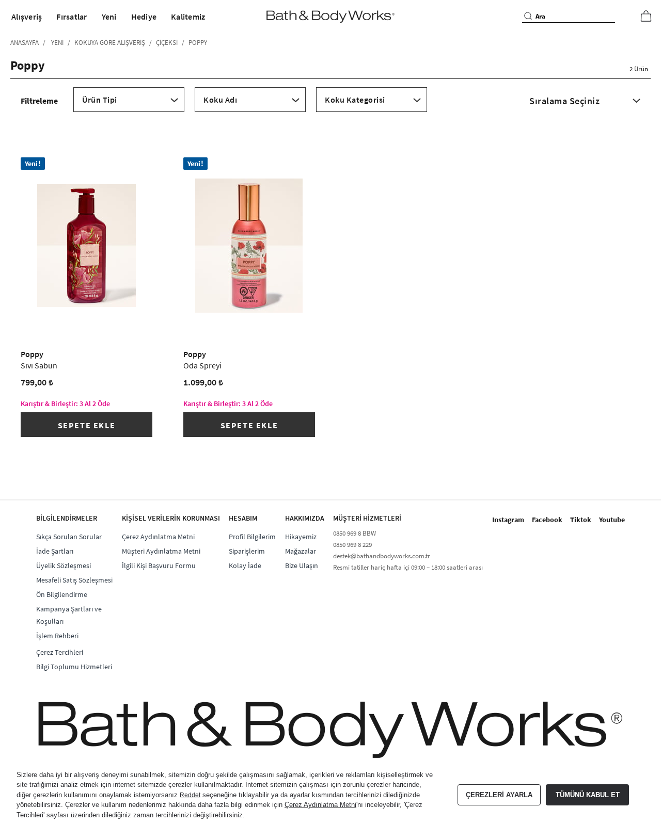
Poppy (39, 359)
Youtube (612, 519)
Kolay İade (245, 565)
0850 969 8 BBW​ (354, 533)
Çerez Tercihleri (59, 652)
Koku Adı (220, 99)
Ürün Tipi (99, 99)
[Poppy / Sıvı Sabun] (86, 245)
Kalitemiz (188, 16)
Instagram (508, 519)
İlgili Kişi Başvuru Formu (159, 565)
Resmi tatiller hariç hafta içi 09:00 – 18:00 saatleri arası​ (408, 567)
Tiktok (580, 519)
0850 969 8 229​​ (352, 544)
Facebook (547, 519)
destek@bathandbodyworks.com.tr (381, 556)
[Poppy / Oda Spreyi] (249, 245)
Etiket (371, 109)
